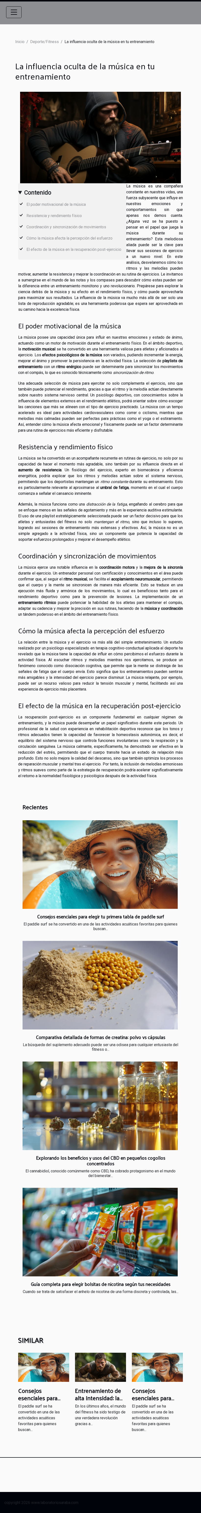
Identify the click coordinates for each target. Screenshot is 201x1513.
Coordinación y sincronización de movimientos (66, 227)
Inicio (20, 41)
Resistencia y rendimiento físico (54, 215)
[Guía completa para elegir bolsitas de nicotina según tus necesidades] (100, 1232)
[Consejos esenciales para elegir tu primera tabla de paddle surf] (100, 864)
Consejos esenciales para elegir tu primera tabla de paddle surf (100, 916)
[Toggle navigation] (14, 12)
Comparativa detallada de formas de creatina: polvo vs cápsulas (100, 1037)
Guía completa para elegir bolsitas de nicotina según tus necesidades (100, 1284)
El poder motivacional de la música (56, 204)
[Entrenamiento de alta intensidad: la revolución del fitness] (100, 1366)
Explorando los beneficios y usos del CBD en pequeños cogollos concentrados (100, 1160)
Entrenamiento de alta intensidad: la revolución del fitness (98, 1401)
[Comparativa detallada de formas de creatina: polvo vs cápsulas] (100, 985)
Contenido (37, 192)
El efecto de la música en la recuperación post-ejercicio (73, 249)
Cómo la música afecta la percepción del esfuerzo (69, 238)
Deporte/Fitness (44, 41)
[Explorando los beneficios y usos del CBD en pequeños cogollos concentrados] (100, 1106)
